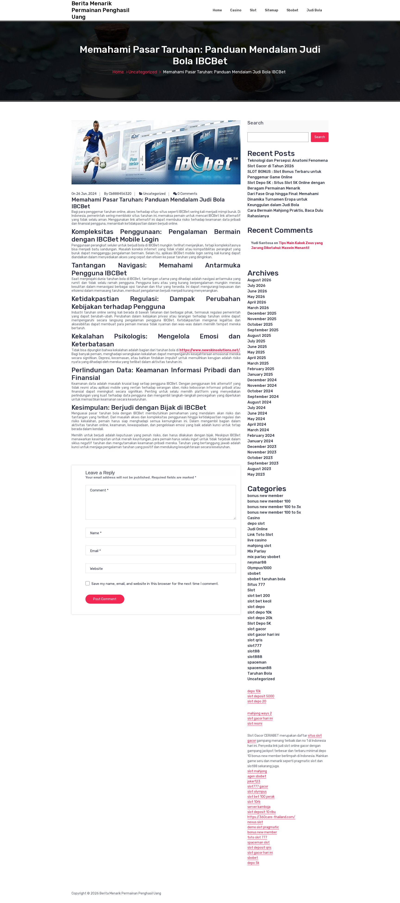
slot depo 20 (256, 701)
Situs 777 (256, 584)
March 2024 (258, 430)
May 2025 (256, 352)
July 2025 (256, 341)
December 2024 (262, 380)
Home (217, 10)
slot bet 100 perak (261, 797)
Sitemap (271, 10)
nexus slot (255, 822)
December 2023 (261, 446)
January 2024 (260, 441)
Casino (235, 10)
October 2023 (260, 458)
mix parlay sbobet (263, 557)
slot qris (254, 640)
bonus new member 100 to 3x (274, 507)
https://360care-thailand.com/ (271, 817)
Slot (253, 10)
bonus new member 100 (269, 501)
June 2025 (257, 346)
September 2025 (262, 330)
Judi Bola (314, 10)
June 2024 (257, 413)
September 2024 (263, 396)
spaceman (256, 662)
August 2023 (259, 469)
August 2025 (259, 335)
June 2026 (257, 291)
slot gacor (256, 629)
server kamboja (258, 807)
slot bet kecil (259, 601)
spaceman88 (259, 668)
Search (255, 123)
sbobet (254, 573)
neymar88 (256, 562)
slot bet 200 (258, 595)
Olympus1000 (259, 568)
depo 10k (254, 691)
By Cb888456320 (117, 194)
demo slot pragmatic (263, 827)
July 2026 (256, 285)
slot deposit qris (259, 848)
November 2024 (262, 385)
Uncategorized (142, 71)
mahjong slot (259, 545)
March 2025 (258, 363)
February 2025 (260, 369)
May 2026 (256, 297)
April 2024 (256, 424)
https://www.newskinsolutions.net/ (209, 350)
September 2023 (262, 463)
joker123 (253, 781)
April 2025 (256, 358)
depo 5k (253, 863)
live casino (257, 540)
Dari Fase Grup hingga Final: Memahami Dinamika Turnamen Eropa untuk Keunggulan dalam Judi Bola (283, 199)
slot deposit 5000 (260, 696)
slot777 (254, 645)
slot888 (254, 657)
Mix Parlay (256, 551)
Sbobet (292, 10)
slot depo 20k (259, 618)
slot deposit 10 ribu (261, 812)
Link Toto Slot (260, 534)
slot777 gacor (257, 786)
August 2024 (259, 402)
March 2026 (258, 308)
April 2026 (256, 302)
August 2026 (259, 280)
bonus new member (265, 495)
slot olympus (257, 792)
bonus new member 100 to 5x (274, 512)
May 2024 (256, 419)
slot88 (253, 651)
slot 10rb (253, 802)
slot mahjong (257, 771)
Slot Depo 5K (259, 623)
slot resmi (254, 724)
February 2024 (261, 435)
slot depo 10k (259, 612)
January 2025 (260, 374)
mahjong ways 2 (259, 713)
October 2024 (260, 391)
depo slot (256, 523)
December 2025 (261, 313)
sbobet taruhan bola (266, 579)
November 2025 (261, 319)
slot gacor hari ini (263, 634)
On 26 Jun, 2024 (84, 194)
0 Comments (187, 194)
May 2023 (256, 474)
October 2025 (260, 324)
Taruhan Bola (259, 673)
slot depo (256, 607)
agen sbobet (256, 776)
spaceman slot (258, 842)
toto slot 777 (257, 837)
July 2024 (256, 408)
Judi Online (257, 529)
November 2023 (261, 452)
